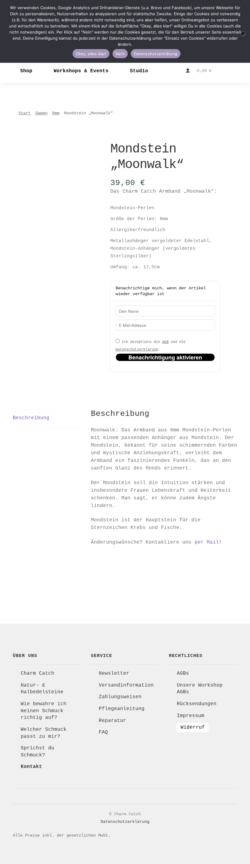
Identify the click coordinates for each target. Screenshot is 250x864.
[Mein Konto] (188, 71)
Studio (139, 71)
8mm (55, 113)
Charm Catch (37, 673)
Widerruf (192, 727)
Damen (41, 113)
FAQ (103, 732)
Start (24, 113)
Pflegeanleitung (122, 709)
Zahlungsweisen (120, 697)
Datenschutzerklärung (137, 350)
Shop (26, 71)
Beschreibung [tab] (31, 418)
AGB (165, 342)
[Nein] (243, 33)
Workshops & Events (81, 71)
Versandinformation (126, 685)
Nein (120, 53)
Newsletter (114, 673)
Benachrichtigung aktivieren (165, 357)
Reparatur (112, 720)
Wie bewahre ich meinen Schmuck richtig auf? (43, 710)
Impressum (190, 716)
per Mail (207, 542)
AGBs (183, 673)
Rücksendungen (196, 704)
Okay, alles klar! (91, 53)
